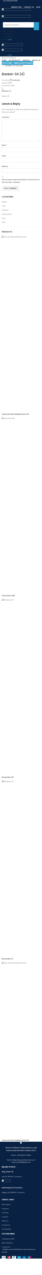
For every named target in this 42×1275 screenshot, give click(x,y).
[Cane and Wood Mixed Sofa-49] (21, 324)
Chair (4, 206)
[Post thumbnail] (6, 1183)
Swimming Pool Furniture (12, 1188)
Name (4, 145)
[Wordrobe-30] (21, 687)
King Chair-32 (7, 1172)
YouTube (5, 1213)
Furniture (5, 210)
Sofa (3, 218)
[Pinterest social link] (20, 3)
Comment (6, 117)
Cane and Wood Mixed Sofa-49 (15, 414)
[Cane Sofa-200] (21, 506)
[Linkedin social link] (24, 3)
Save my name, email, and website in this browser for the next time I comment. (21, 181)
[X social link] (18, 3)
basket (4, 202)
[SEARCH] (36, 26)
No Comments (17, 1177)
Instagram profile (8, 1239)
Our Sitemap (6, 1229)
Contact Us (6, 1225)
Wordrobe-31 (7, 959)
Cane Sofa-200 (8, 596)
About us (5, 1221)
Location (5, 1217)
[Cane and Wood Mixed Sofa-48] (21, 1050)
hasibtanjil (16, 80)
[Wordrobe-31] (21, 869)
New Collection (7, 1243)
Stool (4, 222)
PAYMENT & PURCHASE (14, 66)
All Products (6, 1204)
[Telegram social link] (26, 3)
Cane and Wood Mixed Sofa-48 (15, 1140)
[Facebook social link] (15, 3)
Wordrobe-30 (8, 777)
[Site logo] (16, 11)
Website (5, 166)
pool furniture (7, 214)
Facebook (5, 1209)
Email (4, 155)
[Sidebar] (3, 1261)
